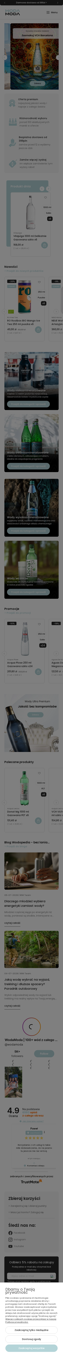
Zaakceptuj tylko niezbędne (31, 1330)
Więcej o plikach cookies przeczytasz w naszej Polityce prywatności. (30, 1321)
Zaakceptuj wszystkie (31, 1348)
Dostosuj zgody (31, 1339)
